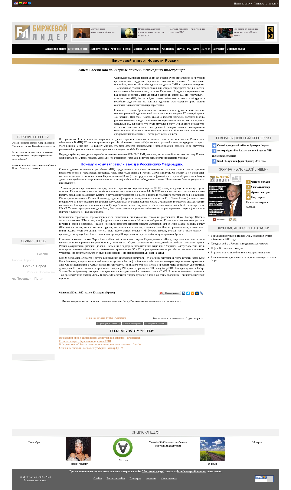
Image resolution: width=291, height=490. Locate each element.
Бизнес (138, 48)
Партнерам (258, 197)
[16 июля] (212, 460)
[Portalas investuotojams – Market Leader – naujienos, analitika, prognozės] (20, 3)
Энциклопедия (236, 48)
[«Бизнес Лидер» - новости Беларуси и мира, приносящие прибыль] (25, 3)
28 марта (257, 442)
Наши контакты (169, 478)
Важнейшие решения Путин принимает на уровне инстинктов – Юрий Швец (99, 337)
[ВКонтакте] (184, 293)
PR (189, 48)
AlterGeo (123, 460)
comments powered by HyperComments (106, 317)
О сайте (98, 478)
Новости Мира (100, 48)
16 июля (212, 463)
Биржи (127, 48)
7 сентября (34, 442)
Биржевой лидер (55, 48)
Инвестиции (151, 48)
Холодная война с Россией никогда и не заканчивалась (239, 243)
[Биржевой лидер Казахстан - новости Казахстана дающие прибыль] (29, 3)
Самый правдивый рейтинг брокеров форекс (242, 145)
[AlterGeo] (123, 456)
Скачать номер (260, 186)
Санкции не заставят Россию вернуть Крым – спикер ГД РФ (91, 347)
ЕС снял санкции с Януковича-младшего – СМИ (85, 341)
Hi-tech (206, 48)
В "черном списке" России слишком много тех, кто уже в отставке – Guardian (100, 344)
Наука (181, 48)
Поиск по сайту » (243, 3)
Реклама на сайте (116, 478)
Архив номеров (260, 192)
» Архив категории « (132, 323)
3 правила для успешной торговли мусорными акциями (240, 252)
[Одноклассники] (192, 293)
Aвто (196, 48)
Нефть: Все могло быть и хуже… (228, 248)
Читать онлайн (260, 181)
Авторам (151, 478)
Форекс (116, 48)
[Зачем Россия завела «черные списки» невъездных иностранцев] (85, 129)
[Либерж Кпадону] (78, 460)
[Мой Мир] (197, 293)
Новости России (78, 48)
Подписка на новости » (266, 3)
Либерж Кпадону (79, 463)
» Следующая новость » (156, 323)
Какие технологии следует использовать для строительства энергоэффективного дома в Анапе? (32, 155)
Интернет (218, 48)
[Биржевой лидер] (41, 40)
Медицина (168, 48)
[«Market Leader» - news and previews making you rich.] (16, 3)
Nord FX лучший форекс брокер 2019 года (241, 161)
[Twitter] (188, 293)
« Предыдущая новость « (108, 323)
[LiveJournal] (201, 293)
